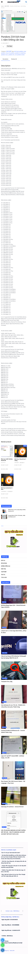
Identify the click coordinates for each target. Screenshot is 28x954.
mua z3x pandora (10, 53)
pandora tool (4, 54)
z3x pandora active (19, 54)
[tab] (5, 59)
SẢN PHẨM (7, 6)
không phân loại (5, 566)
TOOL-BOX (4, 577)
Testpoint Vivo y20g (6, 681)
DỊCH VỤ (3, 560)
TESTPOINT (4, 571)
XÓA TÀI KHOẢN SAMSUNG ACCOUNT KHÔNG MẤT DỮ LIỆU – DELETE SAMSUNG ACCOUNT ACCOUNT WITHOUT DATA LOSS (13, 832)
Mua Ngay (9, 46)
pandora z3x (11, 54)
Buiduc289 (12, 950)
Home (2, 6)
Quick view (5, 469)
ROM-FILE (3, 569)
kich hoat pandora (18, 51)
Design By (7, 950)
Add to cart (5, 465)
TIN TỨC (3, 574)
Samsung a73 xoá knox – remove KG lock (12, 807)
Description (5, 59)
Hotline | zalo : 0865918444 (12, 911)
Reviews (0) (14, 59)
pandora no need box (20, 53)
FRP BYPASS (4, 563)
